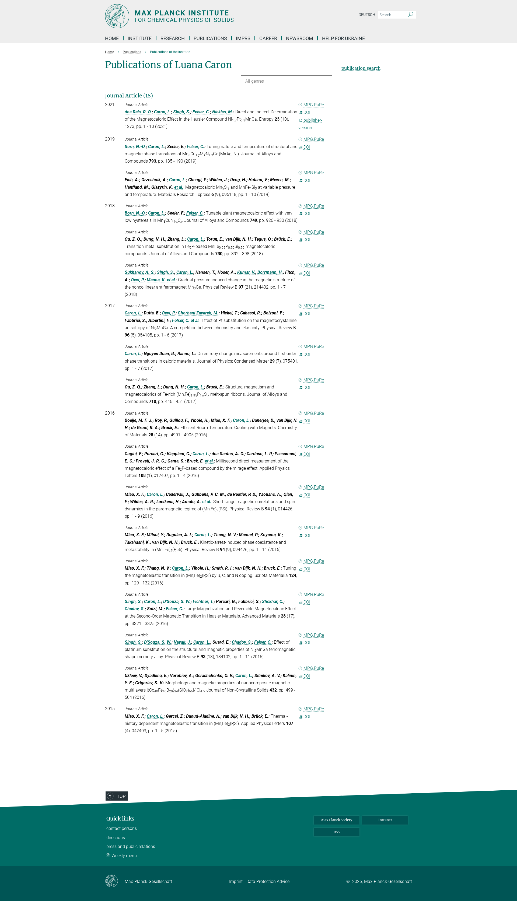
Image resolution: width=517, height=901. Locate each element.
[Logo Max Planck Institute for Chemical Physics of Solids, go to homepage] (206, 16)
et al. (178, 187)
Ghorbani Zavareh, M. (198, 312)
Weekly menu (124, 855)
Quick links (120, 819)
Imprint (236, 881)
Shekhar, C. (273, 601)
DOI (306, 112)
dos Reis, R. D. (138, 111)
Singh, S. (181, 111)
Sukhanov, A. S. (140, 272)
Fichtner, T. (203, 601)
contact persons (121, 828)
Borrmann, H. (270, 272)
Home (112, 38)
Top (121, 796)
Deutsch (367, 14)
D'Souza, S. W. (177, 601)
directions (115, 837)
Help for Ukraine (343, 38)
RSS (337, 832)
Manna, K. (156, 279)
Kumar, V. (246, 272)
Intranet (385, 820)
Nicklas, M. (222, 111)
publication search (361, 68)
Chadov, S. (135, 608)
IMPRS (243, 38)
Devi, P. (138, 279)
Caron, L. (162, 111)
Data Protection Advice (267, 881)
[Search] (410, 15)
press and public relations (130, 846)
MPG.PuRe (313, 104)
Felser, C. (201, 111)
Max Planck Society (336, 820)
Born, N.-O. (135, 146)
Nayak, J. (182, 642)
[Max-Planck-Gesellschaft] (115, 881)
